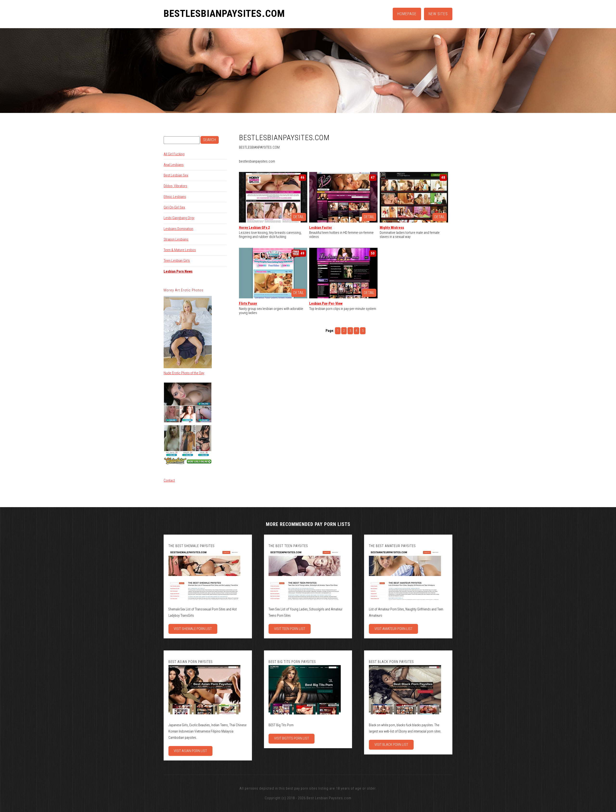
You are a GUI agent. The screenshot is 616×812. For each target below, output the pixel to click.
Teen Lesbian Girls (177, 260)
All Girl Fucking (174, 154)
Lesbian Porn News (178, 271)
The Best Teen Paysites (288, 546)
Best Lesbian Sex (176, 175)
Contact (169, 480)
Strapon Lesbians (176, 239)
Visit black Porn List (391, 744)
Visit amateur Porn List (393, 629)
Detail (298, 217)
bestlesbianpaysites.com (224, 14)
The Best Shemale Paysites (191, 546)
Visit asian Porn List (190, 751)
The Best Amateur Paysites (392, 546)
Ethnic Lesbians (175, 197)
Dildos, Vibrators (175, 186)
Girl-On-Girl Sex (174, 207)
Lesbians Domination (178, 229)
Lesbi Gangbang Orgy (179, 218)
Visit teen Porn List (289, 629)
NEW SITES (438, 14)
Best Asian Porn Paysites (190, 662)
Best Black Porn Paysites (391, 662)
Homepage (407, 14)
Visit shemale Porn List (193, 629)
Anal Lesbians (174, 165)
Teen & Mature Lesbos (180, 250)
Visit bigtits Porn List (291, 738)
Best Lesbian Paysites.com (329, 798)
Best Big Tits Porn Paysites (292, 662)
